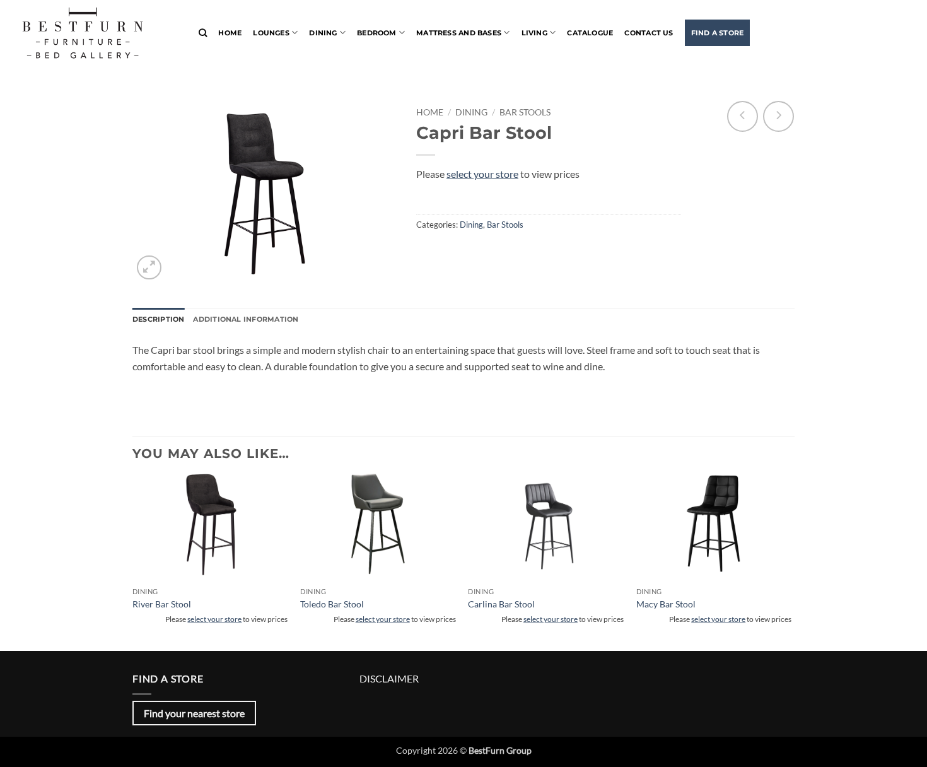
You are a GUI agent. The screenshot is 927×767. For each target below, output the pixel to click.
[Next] (790, 551)
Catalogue (590, 32)
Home (230, 32)
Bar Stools (525, 112)
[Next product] (742, 116)
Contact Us (648, 32)
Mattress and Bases (458, 32)
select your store (482, 174)
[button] (149, 267)
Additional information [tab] (245, 319)
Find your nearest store (194, 713)
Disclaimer (389, 678)
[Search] (203, 32)
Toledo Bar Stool (332, 604)
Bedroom (377, 32)
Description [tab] (158, 319)
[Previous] (133, 551)
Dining (323, 32)
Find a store (717, 32)
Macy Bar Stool (666, 604)
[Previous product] (778, 116)
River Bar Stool (161, 604)
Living (534, 32)
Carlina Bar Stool (501, 604)
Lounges (271, 32)
